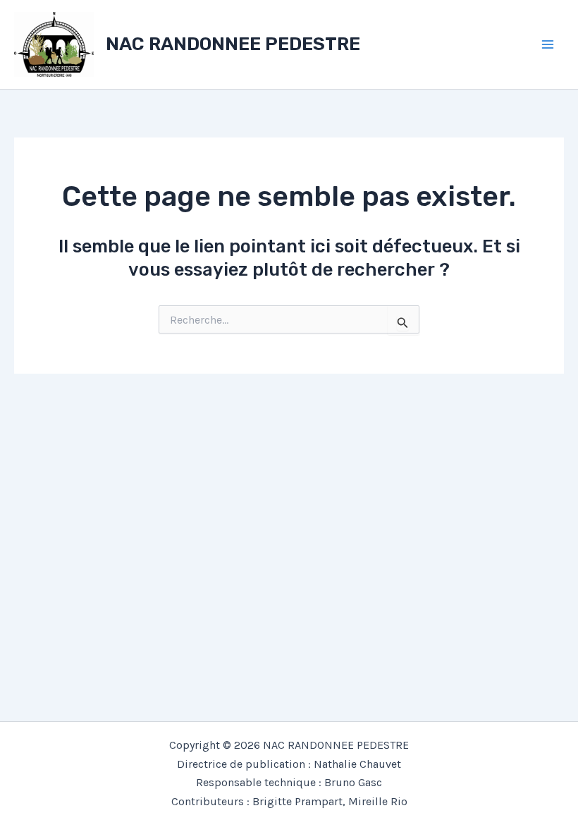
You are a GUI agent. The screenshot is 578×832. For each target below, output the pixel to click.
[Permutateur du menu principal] (548, 44)
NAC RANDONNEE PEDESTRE (233, 44)
